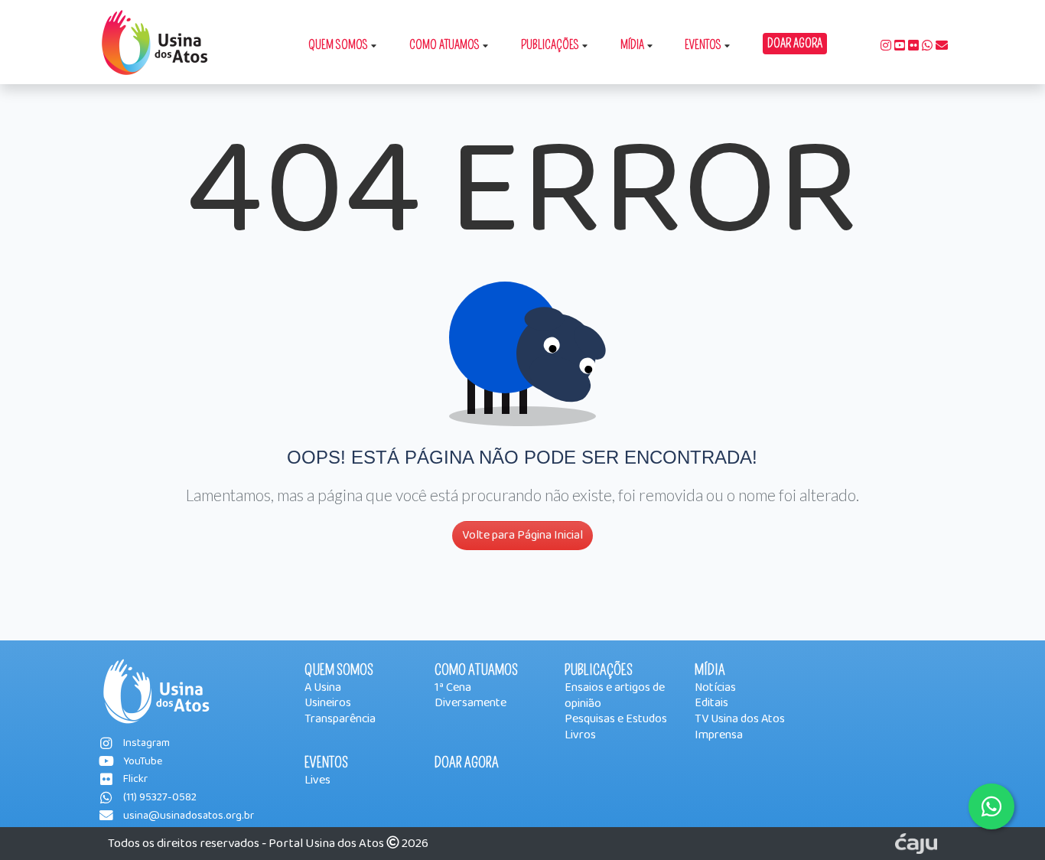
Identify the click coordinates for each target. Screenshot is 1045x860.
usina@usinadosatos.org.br (188, 816)
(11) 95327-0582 (160, 797)
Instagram (146, 743)
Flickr (135, 779)
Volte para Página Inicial (522, 535)
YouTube (142, 761)
